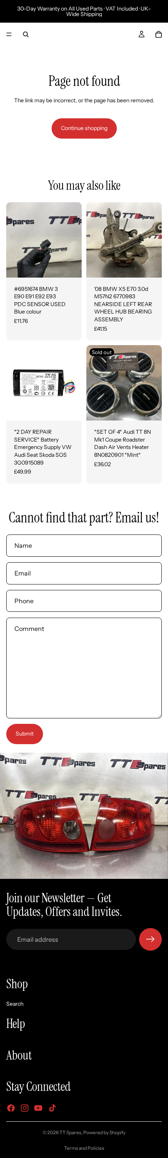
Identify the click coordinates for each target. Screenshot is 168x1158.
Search (14, 1003)
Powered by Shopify (104, 1132)
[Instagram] (24, 1108)
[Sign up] (150, 939)
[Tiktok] (52, 1108)
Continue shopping (84, 128)
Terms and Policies (84, 1148)
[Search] (25, 34)
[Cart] (158, 34)
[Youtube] (38, 1108)
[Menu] (9, 34)
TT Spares (70, 1132)
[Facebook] (11, 1108)
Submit (25, 733)
